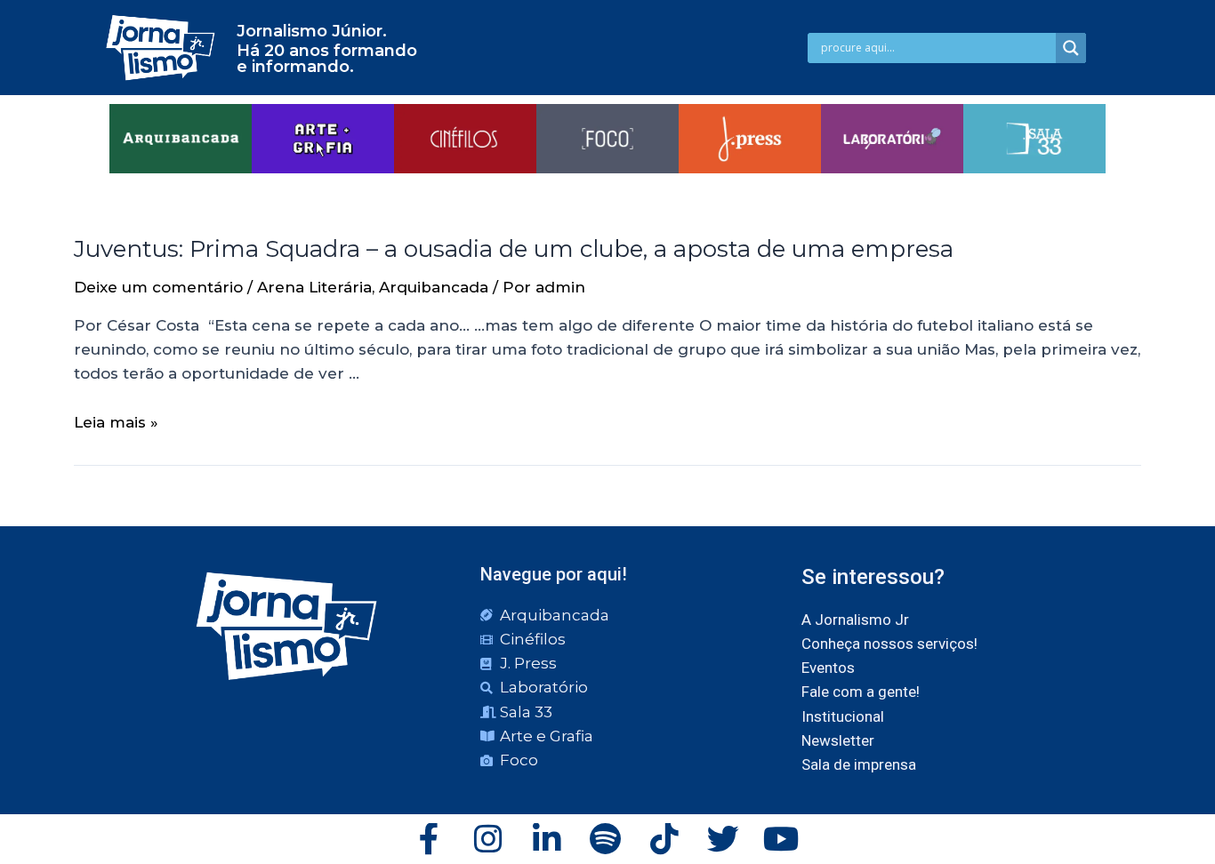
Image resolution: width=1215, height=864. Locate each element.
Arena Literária (314, 287)
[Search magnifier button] (1071, 48)
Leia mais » (116, 422)
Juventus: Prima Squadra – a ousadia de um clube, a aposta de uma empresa (513, 249)
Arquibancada (433, 287)
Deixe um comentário (158, 287)
